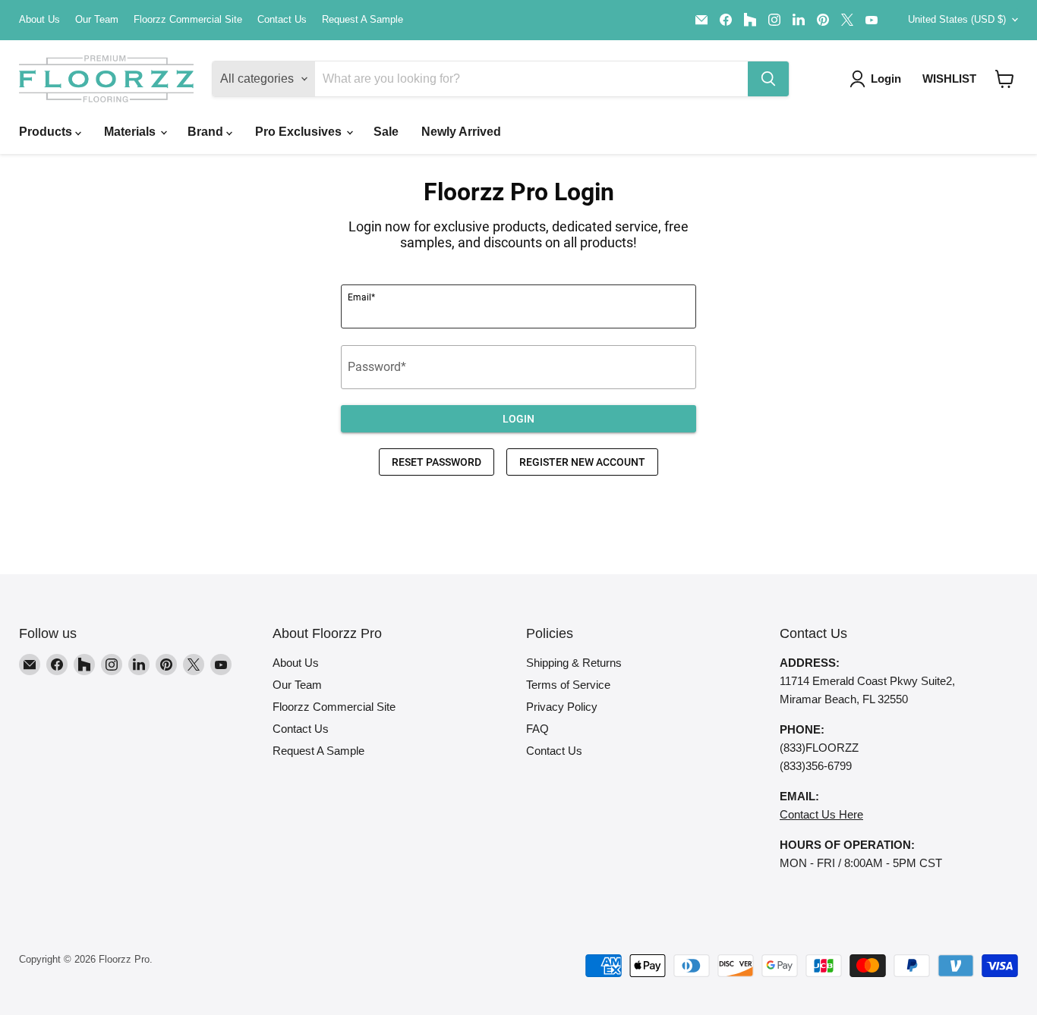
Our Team (96, 19)
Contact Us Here (821, 814)
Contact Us (282, 19)
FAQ (537, 728)
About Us (39, 19)
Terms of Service (568, 684)
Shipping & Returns (574, 662)
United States (957, 19)
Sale (386, 131)
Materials (131, 131)
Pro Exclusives (300, 131)
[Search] (768, 78)
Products (47, 131)
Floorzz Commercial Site (188, 19)
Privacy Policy (561, 706)
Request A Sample (362, 19)
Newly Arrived (461, 131)
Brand (207, 131)
